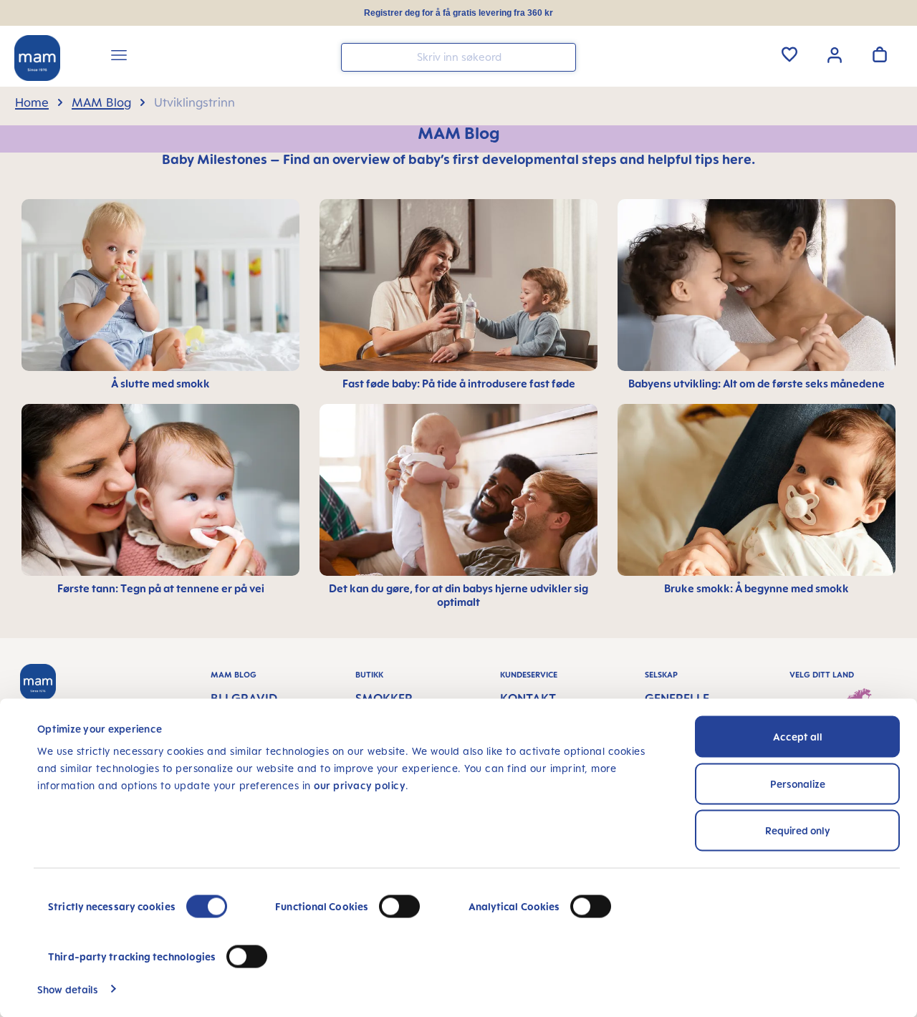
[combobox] (458, 57)
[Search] (561, 56)
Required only (797, 830)
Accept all (797, 737)
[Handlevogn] (880, 54)
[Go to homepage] (37, 58)
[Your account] (834, 53)
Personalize (797, 783)
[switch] (399, 906)
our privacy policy (359, 785)
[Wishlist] (789, 54)
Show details (67, 989)
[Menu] (119, 57)
